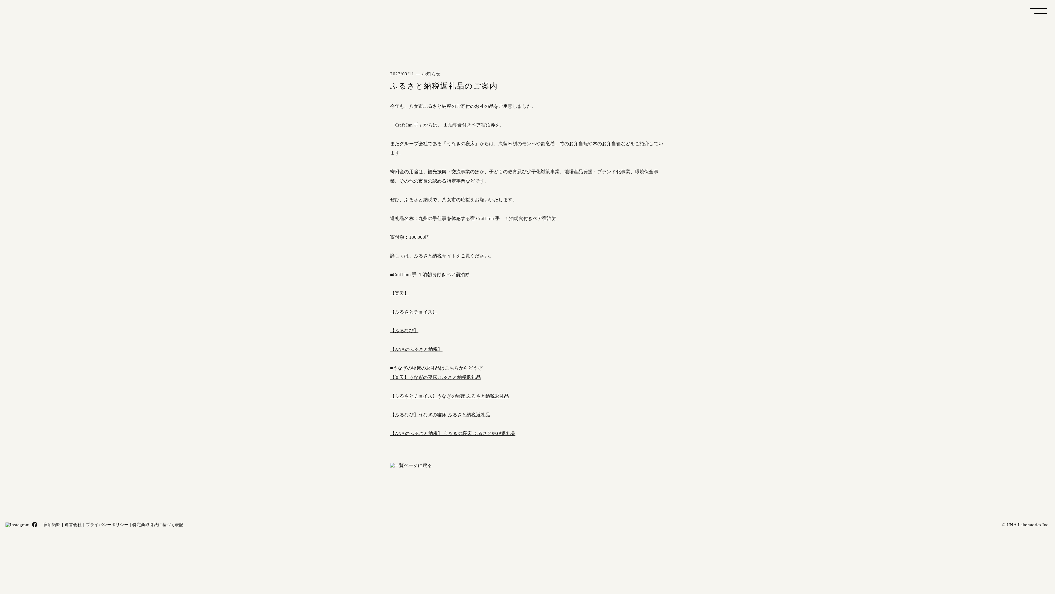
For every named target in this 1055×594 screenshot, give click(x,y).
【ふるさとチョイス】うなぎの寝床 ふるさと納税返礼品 (449, 396)
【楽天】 (399, 293)
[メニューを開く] (1038, 11)
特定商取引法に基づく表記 (157, 524)
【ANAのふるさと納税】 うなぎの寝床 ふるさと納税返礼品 (452, 433)
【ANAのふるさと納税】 (416, 349)
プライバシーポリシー (107, 524)
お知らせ (431, 74)
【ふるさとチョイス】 (413, 312)
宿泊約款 (51, 524)
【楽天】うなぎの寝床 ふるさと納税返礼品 (435, 377)
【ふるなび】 (404, 330)
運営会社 (73, 524)
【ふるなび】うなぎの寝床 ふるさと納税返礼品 (440, 414)
